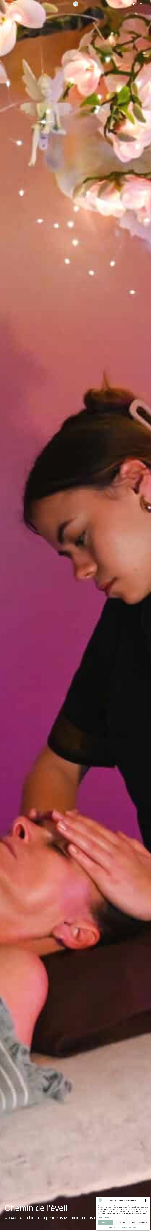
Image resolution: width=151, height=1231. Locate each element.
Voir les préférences (139, 1223)
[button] (147, 1200)
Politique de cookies (114, 1227)
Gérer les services (104, 1217)
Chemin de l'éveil (36, 1208)
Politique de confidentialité (128, 1227)
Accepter (105, 1223)
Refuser (122, 1223)
